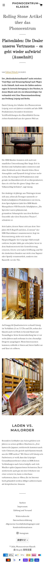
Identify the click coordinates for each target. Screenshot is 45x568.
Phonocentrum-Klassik (22, 5)
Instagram (23, 533)
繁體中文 (21, 540)
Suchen (22, 502)
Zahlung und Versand (22, 510)
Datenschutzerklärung (22, 520)
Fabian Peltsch (11, 72)
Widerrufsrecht (22, 516)
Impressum (23, 506)
